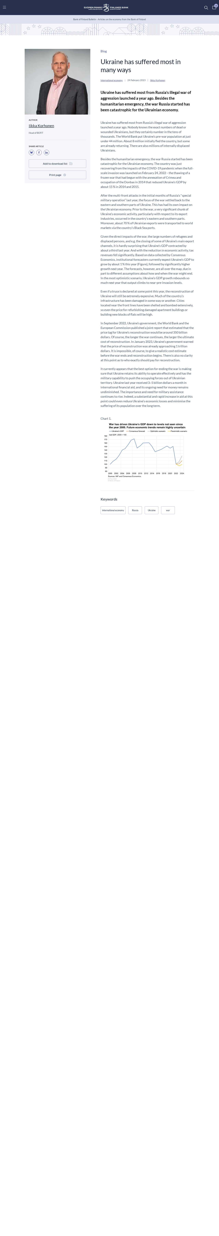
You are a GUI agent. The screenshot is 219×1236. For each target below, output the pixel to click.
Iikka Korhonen (41, 125)
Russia (135, 510)
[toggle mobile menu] (4, 7)
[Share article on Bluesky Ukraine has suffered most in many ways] (31, 152)
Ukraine (152, 510)
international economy (113, 510)
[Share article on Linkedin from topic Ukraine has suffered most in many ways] (46, 152)
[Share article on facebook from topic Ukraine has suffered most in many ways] (39, 152)
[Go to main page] (106, 7)
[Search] (206, 7)
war (168, 510)
